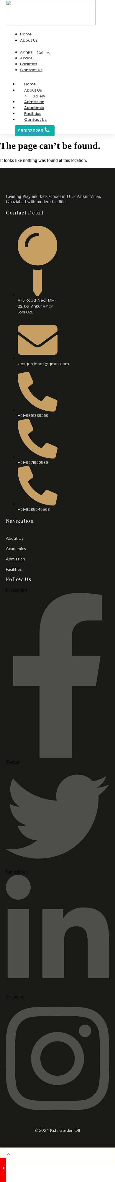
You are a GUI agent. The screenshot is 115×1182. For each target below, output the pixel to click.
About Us (33, 90)
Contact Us (35, 119)
